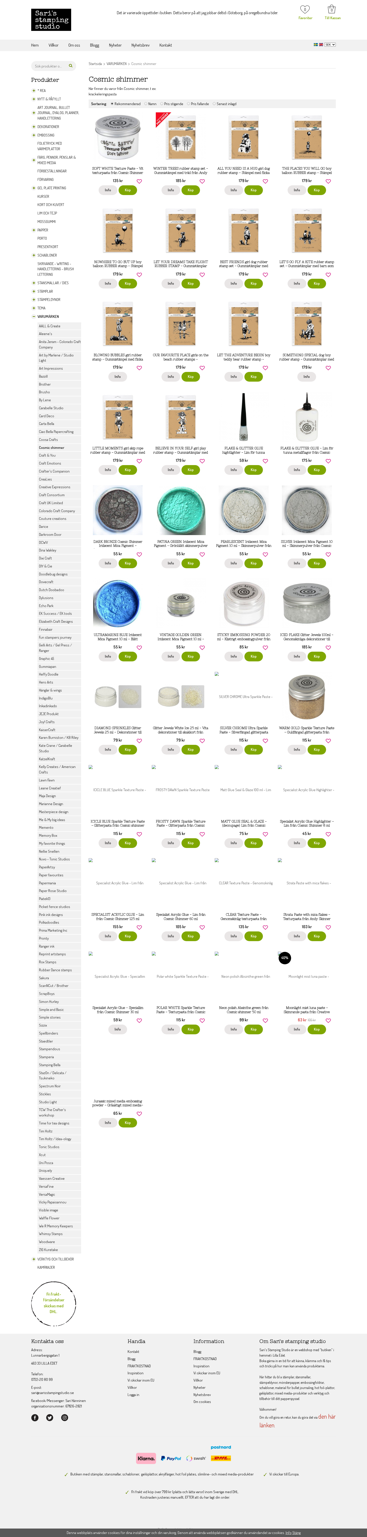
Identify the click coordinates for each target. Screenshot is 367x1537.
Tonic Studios (49, 1146)
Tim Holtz (45, 1131)
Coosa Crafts (48, 439)
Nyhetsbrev (141, 45)
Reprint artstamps (52, 954)
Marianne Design (51, 803)
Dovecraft (46, 581)
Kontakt (166, 45)
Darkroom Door (50, 534)
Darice (43, 526)
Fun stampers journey (55, 637)
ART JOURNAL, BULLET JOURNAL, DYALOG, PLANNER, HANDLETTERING (58, 113)
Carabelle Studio (51, 408)
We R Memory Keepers (56, 1226)
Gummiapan (47, 666)
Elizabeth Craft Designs (56, 621)
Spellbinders (48, 1033)
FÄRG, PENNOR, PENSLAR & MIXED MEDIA (56, 160)
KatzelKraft (47, 759)
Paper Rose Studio (53, 890)
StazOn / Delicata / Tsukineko (52, 1075)
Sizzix (43, 1025)
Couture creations (52, 518)
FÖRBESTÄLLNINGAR (52, 171)
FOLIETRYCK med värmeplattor (49, 146)
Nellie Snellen (49, 851)
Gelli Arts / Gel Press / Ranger (55, 648)
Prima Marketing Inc (53, 930)
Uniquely (45, 1170)
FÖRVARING (45, 179)
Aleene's (45, 333)
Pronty (44, 938)
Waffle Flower (49, 1218)
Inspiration (136, 1373)
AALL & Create (49, 326)
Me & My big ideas (52, 819)
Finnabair (45, 629)
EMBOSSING (45, 135)
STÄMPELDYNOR (48, 299)
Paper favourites (51, 875)
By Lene (45, 400)
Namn (152, 103)
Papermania (47, 883)
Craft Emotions (50, 463)
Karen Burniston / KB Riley (58, 737)
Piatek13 (44, 898)
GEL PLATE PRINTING (51, 188)
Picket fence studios (54, 906)
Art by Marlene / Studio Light (56, 358)
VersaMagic (47, 1194)
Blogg (94, 45)
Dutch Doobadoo (51, 589)
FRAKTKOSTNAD (139, 1366)
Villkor (53, 45)
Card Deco (46, 416)
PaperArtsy (47, 867)
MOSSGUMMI (46, 221)
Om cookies (202, 1401)
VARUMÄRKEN (48, 316)
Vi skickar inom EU (141, 1380)
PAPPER (42, 230)
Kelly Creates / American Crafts (57, 769)
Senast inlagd (226, 103)
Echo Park (46, 605)
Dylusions (46, 597)
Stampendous (49, 1049)
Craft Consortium (52, 494)
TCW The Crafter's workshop (52, 1112)
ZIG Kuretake (48, 1249)
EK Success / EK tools (55, 613)
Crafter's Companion (54, 471)
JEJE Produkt (49, 713)
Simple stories (50, 1017)
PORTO (42, 238)
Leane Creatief (50, 788)
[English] (321, 44)
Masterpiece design (53, 811)
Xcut (42, 1154)
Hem (35, 45)
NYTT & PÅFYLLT (49, 99)
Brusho (44, 392)
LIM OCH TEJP (47, 213)
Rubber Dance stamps (55, 970)
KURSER (43, 196)
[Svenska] (316, 44)
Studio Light (48, 1102)
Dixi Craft (45, 558)
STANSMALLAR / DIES (53, 282)
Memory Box (48, 835)
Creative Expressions (54, 487)
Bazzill (43, 376)
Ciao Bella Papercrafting (56, 431)
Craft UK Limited (51, 502)
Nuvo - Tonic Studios (54, 859)
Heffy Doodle (48, 674)
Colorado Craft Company (57, 510)
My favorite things (52, 843)
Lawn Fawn (47, 780)
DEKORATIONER (48, 126)
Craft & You (47, 455)
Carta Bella (46, 423)
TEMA (41, 308)
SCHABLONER (47, 255)
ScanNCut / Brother (53, 985)
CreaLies (45, 479)
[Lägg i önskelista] (139, 181)
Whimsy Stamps (51, 1233)
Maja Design (47, 795)
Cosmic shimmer (51, 447)
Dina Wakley (47, 550)
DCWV (43, 542)
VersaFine (46, 1186)
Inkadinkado (48, 705)
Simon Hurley (49, 1001)
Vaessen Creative (52, 1178)
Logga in (133, 1394)
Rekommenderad (128, 103)
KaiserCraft (47, 729)
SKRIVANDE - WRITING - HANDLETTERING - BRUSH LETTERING (55, 269)
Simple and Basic (51, 1009)
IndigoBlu (46, 698)
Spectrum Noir (50, 1086)
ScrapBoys (47, 993)
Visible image (48, 1210)
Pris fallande (200, 103)
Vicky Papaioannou (52, 1202)
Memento (46, 827)
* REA (41, 90)
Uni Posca (46, 1162)
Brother (45, 384)
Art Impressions (51, 368)
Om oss (74, 45)
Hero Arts (46, 682)
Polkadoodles (49, 922)
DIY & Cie (45, 566)
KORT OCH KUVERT (50, 204)
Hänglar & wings (50, 690)
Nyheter (115, 45)
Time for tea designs (54, 1123)
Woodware (47, 1241)
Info (108, 190)
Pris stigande (173, 103)
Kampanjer (46, 1267)
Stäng (296, 1532)
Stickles (45, 1094)
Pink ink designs (51, 914)
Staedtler (46, 1041)
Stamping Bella (49, 1064)
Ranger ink (46, 946)
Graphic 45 (46, 658)
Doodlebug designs (53, 574)
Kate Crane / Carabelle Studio (55, 748)
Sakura (44, 978)
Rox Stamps (47, 962)
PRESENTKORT (47, 246)
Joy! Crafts (47, 721)
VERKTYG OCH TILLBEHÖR (55, 1259)
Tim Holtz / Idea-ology (55, 1138)
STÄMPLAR (45, 291)
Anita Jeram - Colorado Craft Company (60, 344)
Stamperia (46, 1056)
